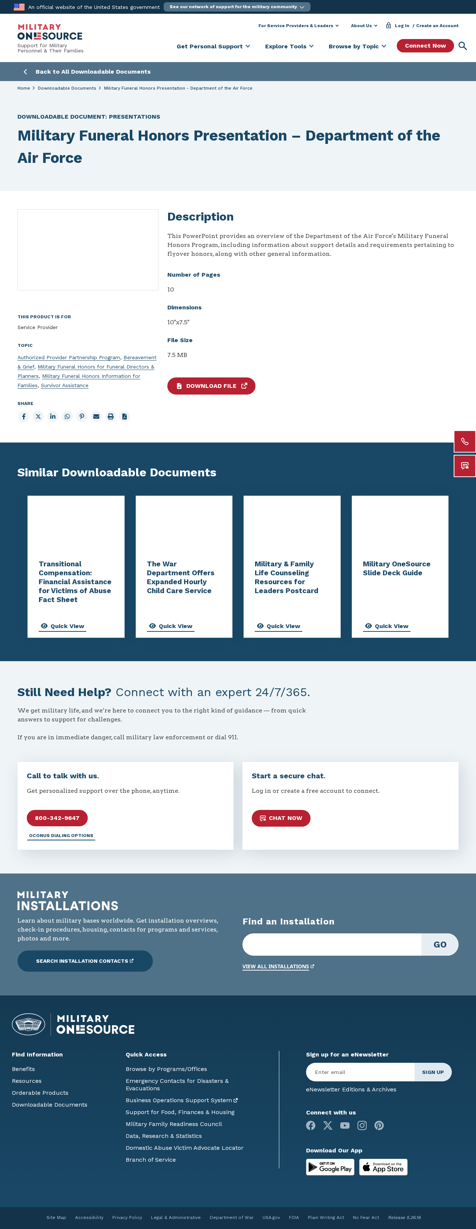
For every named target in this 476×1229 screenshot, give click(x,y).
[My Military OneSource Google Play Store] (331, 1166)
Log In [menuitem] (402, 25)
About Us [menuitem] (361, 25)
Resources (27, 1080)
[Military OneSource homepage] (49, 32)
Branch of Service (151, 1159)
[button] (237, 7)
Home (23, 88)
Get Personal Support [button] (210, 46)
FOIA (294, 1217)
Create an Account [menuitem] (437, 25)
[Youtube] (345, 1125)
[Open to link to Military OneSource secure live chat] (465, 466)
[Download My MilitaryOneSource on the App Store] (383, 1166)
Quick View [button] (67, 626)
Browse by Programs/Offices (166, 1068)
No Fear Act (366, 1217)
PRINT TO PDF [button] (124, 416)
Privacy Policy (127, 1217)
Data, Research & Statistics (164, 1135)
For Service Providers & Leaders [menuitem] (295, 25)
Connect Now (425, 45)
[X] (327, 1125)
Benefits (23, 1068)
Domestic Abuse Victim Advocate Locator (185, 1147)
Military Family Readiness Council (174, 1123)
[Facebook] (310, 1125)
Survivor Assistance (65, 385)
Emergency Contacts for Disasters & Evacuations (177, 1084)
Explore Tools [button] (285, 46)
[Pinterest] (379, 1125)
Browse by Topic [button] (354, 46)
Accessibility (89, 1217)
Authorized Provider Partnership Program (68, 357)
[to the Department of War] (19, 6)
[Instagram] (362, 1125)
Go (440, 944)
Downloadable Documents (67, 88)
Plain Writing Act (326, 1217)
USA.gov (271, 1217)
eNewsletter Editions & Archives (351, 1089)
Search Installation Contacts (82, 961)
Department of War (232, 1217)
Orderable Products (40, 1092)
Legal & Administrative (176, 1217)
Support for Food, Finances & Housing (180, 1112)
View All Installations (275, 966)
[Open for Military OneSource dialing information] (465, 441)
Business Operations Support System (179, 1100)
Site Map (56, 1217)
